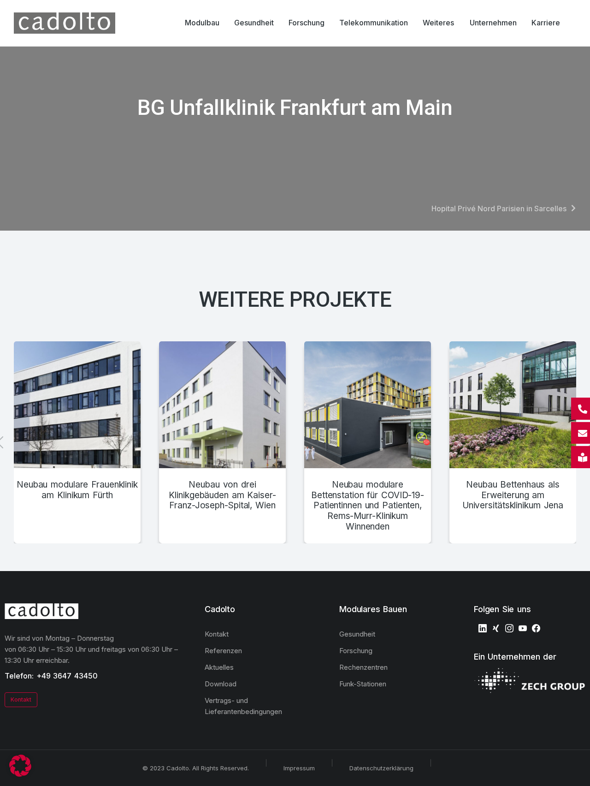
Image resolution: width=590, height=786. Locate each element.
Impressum (299, 768)
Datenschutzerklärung (381, 768)
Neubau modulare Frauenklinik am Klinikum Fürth (77, 490)
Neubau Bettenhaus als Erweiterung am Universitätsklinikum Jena (512, 495)
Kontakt (21, 699)
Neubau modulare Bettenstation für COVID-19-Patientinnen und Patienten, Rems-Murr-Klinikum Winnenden (367, 506)
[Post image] (77, 404)
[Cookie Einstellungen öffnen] (20, 774)
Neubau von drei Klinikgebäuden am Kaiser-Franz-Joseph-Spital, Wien (222, 495)
